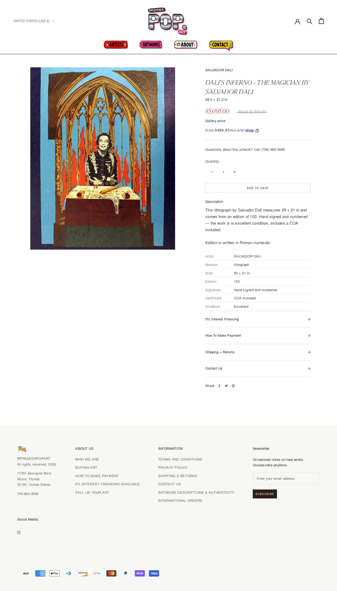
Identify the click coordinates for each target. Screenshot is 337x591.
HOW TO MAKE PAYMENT (97, 475)
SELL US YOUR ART (92, 492)
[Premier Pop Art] (168, 20)
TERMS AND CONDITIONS (180, 459)
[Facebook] (219, 385)
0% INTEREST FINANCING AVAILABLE (107, 484)
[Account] (297, 21)
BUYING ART (86, 467)
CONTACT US (169, 484)
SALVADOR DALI (219, 70)
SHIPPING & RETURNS (177, 475)
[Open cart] (321, 21)
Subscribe (264, 494)
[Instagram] (19, 531)
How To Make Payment (223, 335)
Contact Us (213, 368)
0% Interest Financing (222, 319)
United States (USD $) (31, 21)
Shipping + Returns (220, 352)
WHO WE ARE (87, 459)
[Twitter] (226, 385)
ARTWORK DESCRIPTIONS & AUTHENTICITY (196, 492)
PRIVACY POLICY (172, 467)
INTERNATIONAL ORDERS (180, 500)
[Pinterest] (233, 385)
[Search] (309, 21)
